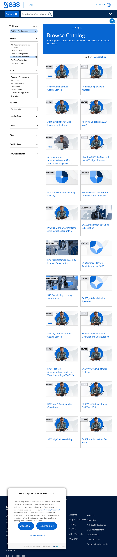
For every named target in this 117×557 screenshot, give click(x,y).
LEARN (30, 4)
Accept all (25, 525)
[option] (23, 46)
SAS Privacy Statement (50, 510)
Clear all (34, 26)
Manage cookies (37, 535)
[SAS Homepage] (12, 5)
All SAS (99, 4)
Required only (46, 525)
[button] (102, 57)
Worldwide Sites (109, 5)
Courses (10, 14)
